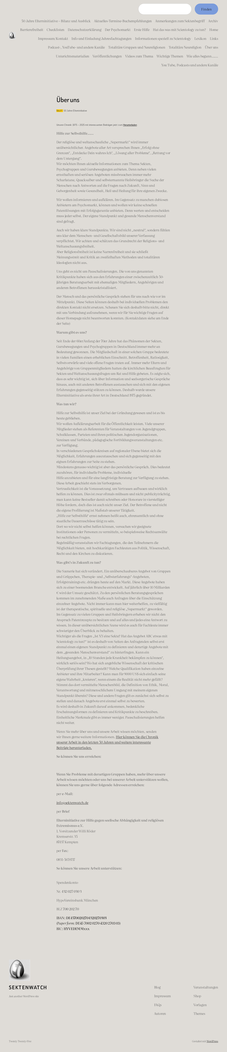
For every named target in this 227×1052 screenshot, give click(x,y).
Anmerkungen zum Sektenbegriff (180, 20)
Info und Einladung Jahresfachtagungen (101, 38)
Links (214, 38)
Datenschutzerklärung (84, 29)
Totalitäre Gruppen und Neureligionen (136, 47)
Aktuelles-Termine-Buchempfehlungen (123, 20)
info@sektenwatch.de (72, 802)
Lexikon (200, 38)
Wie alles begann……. (202, 56)
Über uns (211, 47)
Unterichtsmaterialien (72, 56)
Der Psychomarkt (118, 29)
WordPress (212, 1041)
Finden (206, 9)
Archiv (213, 20)
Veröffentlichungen (107, 56)
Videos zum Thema (139, 56)
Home (213, 29)
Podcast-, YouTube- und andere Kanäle (76, 47)
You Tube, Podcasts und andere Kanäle (189, 64)
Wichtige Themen (170, 56)
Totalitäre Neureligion (185, 47)
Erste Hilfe (142, 29)
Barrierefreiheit (31, 29)
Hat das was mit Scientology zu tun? (179, 29)
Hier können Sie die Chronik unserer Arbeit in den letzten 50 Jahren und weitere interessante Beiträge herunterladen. (107, 742)
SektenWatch (28, 987)
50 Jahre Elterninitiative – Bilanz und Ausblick (55, 20)
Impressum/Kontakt (53, 38)
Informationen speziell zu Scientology (163, 38)
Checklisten (55, 29)
